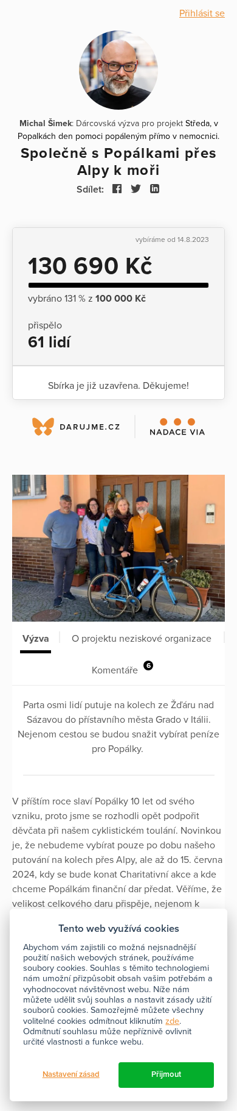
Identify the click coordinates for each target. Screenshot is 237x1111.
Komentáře (121, 668)
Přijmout (166, 1074)
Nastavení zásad (71, 1074)
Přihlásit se (202, 13)
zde (172, 1021)
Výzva (35, 639)
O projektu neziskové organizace (141, 639)
